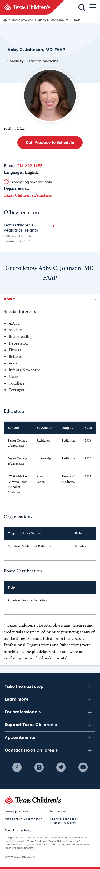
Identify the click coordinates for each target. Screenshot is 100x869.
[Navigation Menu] (92, 7)
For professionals (23, 712)
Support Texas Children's (31, 725)
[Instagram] (39, 767)
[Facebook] (17, 767)
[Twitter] (61, 767)
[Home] (5, 20)
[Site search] (81, 7)
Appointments (20, 738)
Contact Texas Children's (31, 750)
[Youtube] (83, 767)
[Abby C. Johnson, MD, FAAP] (32, 7)
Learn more (16, 699)
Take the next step (24, 687)
